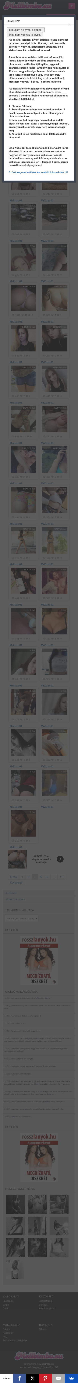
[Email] (58, 1378)
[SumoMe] (71, 1378)
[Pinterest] (45, 1378)
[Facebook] (19, 1378)
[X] (32, 1378)
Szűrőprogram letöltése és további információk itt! (38, 172)
